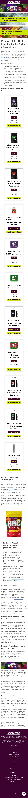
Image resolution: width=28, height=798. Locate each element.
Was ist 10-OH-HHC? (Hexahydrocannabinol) (14, 777)
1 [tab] (12, 10)
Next (26, 8)
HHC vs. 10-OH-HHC (14, 781)
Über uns (14, 761)
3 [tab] (16, 10)
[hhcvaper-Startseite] (14, 2)
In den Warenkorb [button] (14, 125)
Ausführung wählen (14, 232)
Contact (14, 763)
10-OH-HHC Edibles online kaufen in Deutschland (14, 783)
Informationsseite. (18, 599)
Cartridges (13, 489)
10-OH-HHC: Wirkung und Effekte (14, 779)
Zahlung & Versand (14, 768)
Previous (1, 8)
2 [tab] (14, 10)
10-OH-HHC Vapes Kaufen (14, 754)
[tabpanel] (14, 8)
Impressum (14, 770)
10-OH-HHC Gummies (18, 579)
